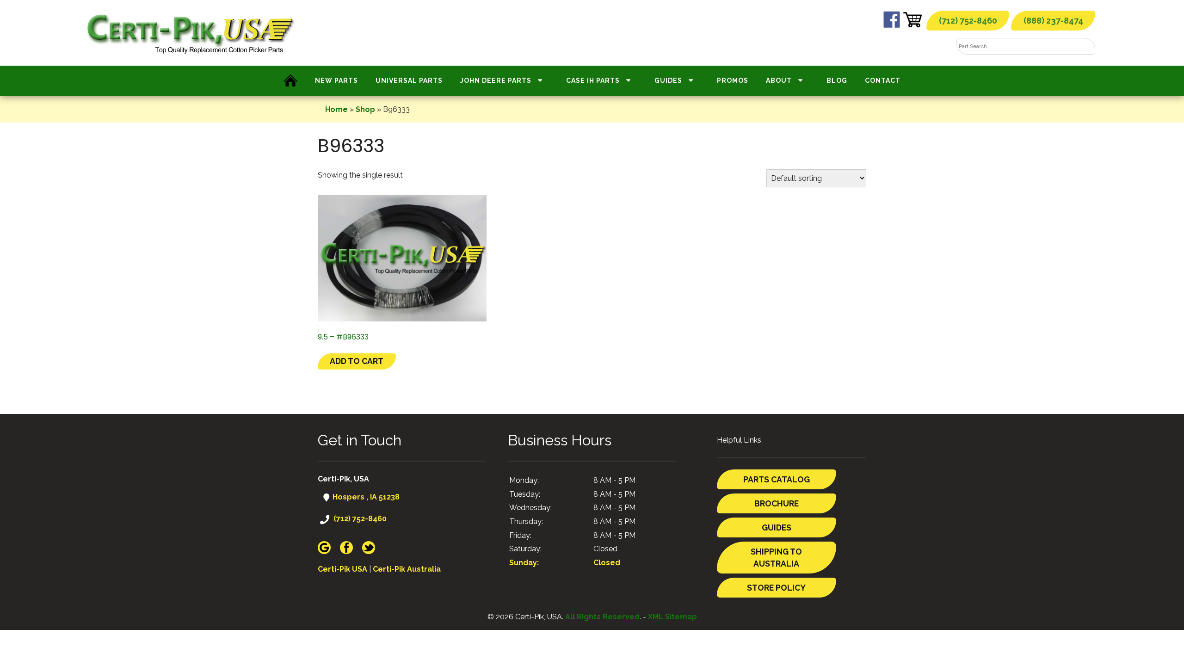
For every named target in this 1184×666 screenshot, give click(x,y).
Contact (882, 80)
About (779, 80)
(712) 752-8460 (968, 20)
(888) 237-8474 (1053, 20)
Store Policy (776, 587)
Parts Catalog (776, 479)
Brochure (776, 503)
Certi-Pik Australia (407, 569)
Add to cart (356, 361)
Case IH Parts (593, 80)
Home (336, 109)
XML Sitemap (672, 616)
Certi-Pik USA (342, 569)
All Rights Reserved (602, 616)
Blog (836, 80)
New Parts (336, 80)
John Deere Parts (495, 80)
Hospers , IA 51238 (365, 497)
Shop (365, 109)
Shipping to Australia (776, 557)
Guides (668, 80)
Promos (732, 80)
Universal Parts (409, 80)
